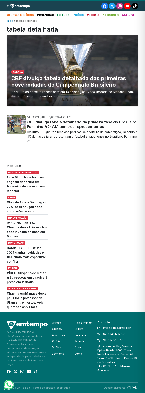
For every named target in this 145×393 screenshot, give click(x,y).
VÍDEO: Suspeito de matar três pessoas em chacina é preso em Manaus (27, 277)
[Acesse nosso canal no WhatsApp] (8, 384)
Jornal (79, 353)
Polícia (78, 15)
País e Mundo (83, 322)
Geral (78, 347)
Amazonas (45, 15)
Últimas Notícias (20, 15)
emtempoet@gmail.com (116, 327)
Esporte (93, 15)
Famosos (80, 335)
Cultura (128, 15)
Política (63, 15)
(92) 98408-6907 (113, 334)
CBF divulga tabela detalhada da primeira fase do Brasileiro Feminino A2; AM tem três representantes (82, 124)
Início (10, 20)
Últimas (56, 322)
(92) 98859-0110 (112, 340)
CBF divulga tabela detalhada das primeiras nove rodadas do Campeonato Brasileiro (68, 81)
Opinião (57, 328)
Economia (111, 15)
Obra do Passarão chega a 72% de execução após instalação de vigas (27, 206)
